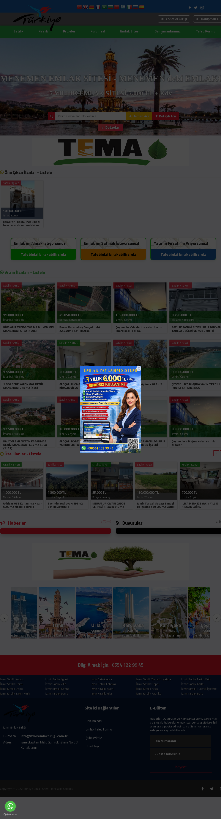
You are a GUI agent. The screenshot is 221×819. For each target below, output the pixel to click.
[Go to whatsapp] (10, 806)
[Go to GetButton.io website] (10, 814)
